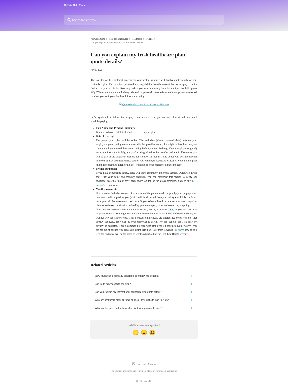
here (181, 229)
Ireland (149, 39)
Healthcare (137, 39)
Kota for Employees (118, 39)
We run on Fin (146, 381)
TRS (170, 209)
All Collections (98, 39)
